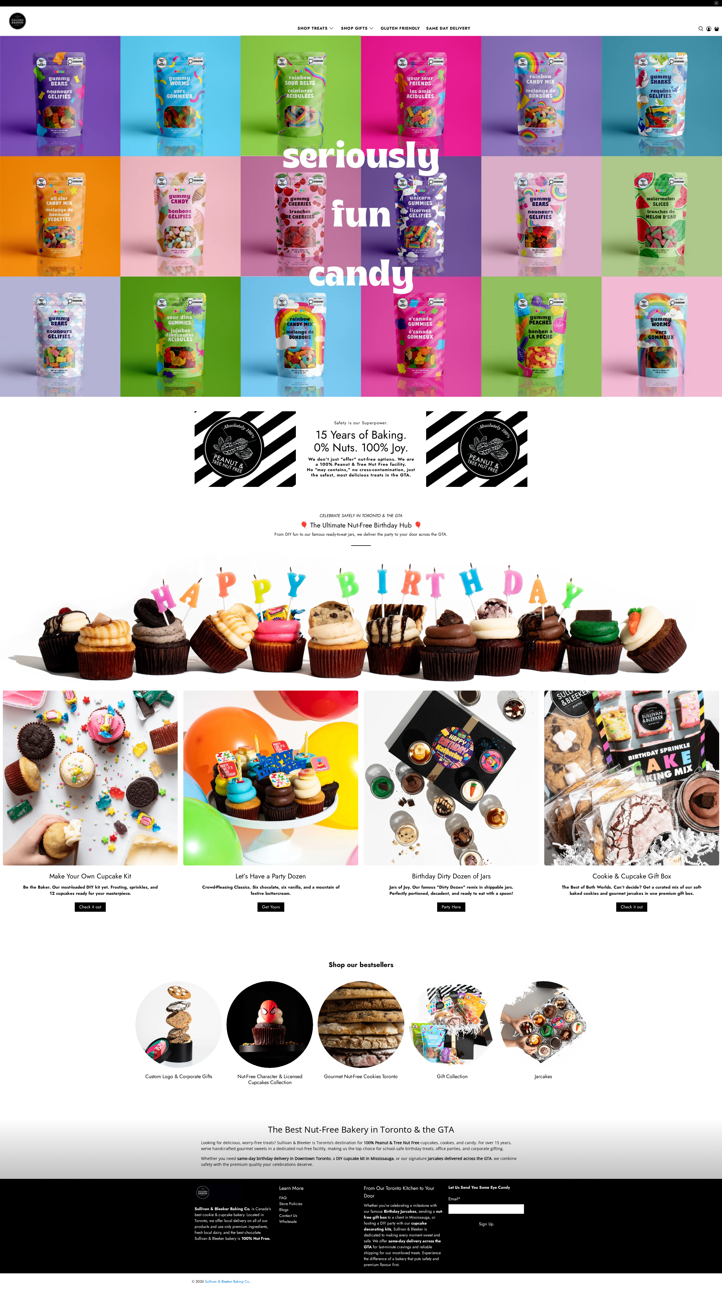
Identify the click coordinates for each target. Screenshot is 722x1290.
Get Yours (271, 907)
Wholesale (288, 1221)
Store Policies (290, 1204)
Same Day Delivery (448, 28)
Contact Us (288, 1215)
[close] (716, 3)
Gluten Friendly (400, 28)
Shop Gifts (354, 28)
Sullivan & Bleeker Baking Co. (227, 1281)
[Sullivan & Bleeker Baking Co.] (37, 21)
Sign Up (486, 1224)
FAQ (283, 1198)
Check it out (90, 907)
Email (454, 1199)
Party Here (451, 907)
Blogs (284, 1209)
